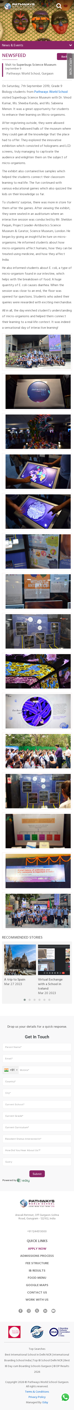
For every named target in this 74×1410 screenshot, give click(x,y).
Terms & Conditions (37, 1392)
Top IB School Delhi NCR (47, 1361)
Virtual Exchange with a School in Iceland (50, 984)
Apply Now (70, 66)
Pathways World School (51, 92)
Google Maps (37, 1285)
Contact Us (37, 1292)
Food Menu (37, 1278)
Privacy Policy (37, 1397)
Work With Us (37, 1300)
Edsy (45, 1402)
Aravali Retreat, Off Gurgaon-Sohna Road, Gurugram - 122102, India (37, 1217)
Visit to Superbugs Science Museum (30, 65)
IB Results (37, 1271)
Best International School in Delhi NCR (28, 1355)
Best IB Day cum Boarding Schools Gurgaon (37, 1363)
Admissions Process (37, 1256)
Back (64, 57)
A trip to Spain (14, 980)
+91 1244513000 (37, 1232)
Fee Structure (37, 1263)
